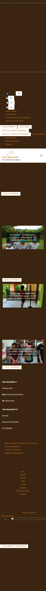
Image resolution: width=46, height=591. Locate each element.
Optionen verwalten (11, 111)
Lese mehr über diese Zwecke (14, 120)
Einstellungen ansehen (14, 130)
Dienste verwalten (10, 114)
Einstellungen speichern (15, 134)
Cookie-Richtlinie (10, 137)
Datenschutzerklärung (12, 141)
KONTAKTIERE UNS (13, 437)
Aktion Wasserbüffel (10, 157)
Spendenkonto (10, 376)
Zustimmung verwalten (14, 546)
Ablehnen (24, 127)
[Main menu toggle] (41, 155)
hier (5, 519)
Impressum (8, 144)
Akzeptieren (8, 127)
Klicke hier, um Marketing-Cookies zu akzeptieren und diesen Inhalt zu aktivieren (23, 237)
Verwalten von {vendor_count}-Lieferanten (18, 117)
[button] (23, 37)
